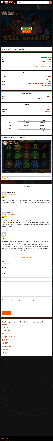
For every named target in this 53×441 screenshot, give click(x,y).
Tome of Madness (5, 339)
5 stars (9, 263)
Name (4, 267)
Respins (35, 83)
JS (50, 109)
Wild (50, 85)
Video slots (48, 79)
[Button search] (50, 2)
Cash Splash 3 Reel (6, 330)
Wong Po (4, 348)
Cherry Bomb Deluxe (6, 326)
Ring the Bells (5, 327)
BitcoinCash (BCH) (47, 64)
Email (3, 274)
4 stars (8, 263)
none (50, 81)
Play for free (26, 31)
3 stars (6, 263)
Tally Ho (3, 350)
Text (3, 280)
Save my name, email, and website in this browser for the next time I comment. (21, 301)
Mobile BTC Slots (4, 438)
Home (2, 8)
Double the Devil (5, 345)
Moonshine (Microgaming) (7, 346)
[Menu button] (2, 2)
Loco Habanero (5, 333)
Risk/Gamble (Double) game (44, 83)
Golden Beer (4, 337)
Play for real (26, 28)
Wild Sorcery (4, 331)
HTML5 (48, 109)
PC (45, 98)
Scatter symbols (45, 85)
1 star (3, 263)
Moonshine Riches (6, 353)
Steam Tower (4, 324)
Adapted (49, 96)
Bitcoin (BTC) (38, 64)
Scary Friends (5, 342)
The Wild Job (4, 340)
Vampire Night (5, 349)
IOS (44, 98)
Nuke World (4, 343)
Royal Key (4, 329)
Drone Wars (4, 352)
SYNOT (49, 76)
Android (40, 98)
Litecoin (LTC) (48, 66)
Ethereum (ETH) (39, 66)
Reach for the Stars (6, 334)
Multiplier (29, 83)
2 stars (4, 263)
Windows (49, 98)
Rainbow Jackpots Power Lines (8, 336)
